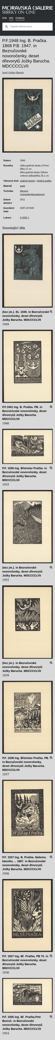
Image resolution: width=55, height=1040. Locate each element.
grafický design (27, 181)
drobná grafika (44, 181)
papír (22, 186)
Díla (4, 18)
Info (11, 18)
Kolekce (20, 18)
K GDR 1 (24, 217)
